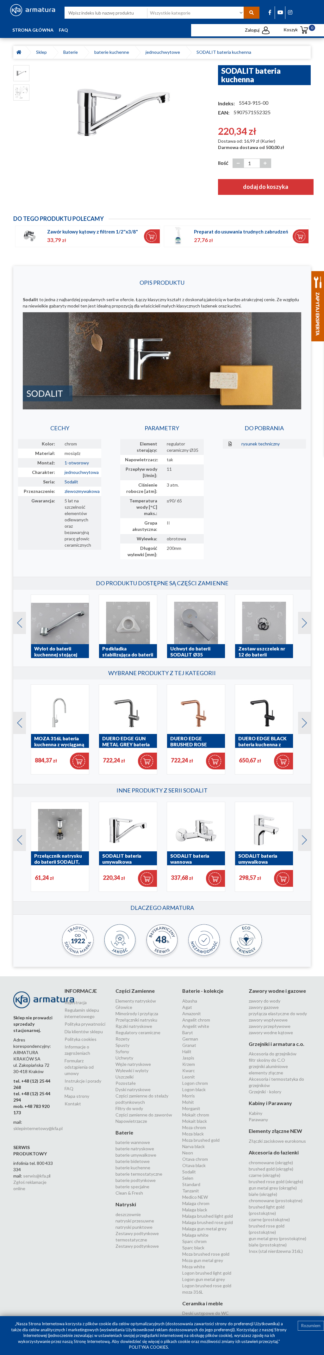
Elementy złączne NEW (275, 1131)
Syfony (122, 1051)
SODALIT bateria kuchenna (223, 52)
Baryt (187, 1032)
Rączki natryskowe (133, 1026)
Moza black (193, 1133)
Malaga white (195, 1235)
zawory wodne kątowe (271, 1032)
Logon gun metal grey (203, 1279)
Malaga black (194, 1209)
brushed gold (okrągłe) (271, 1169)
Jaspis (188, 1057)
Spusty (122, 1045)
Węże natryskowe (133, 1064)
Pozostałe (125, 1083)
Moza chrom (194, 1127)
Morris (188, 1095)
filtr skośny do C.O (267, 1060)
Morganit (191, 1108)
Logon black (194, 1089)
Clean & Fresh (129, 1193)
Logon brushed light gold (206, 1273)
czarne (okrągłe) (264, 1175)
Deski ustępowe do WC (205, 1313)
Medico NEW (195, 1197)
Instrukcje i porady (83, 1081)
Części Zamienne (135, 991)
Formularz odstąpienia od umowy (79, 1067)
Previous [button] (16, 621)
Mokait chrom (195, 1114)
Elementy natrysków (135, 1001)
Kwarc (188, 1070)
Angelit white (195, 1026)
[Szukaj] (251, 13)
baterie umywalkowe (135, 1155)
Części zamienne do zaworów (143, 1114)
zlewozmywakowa (82, 491)
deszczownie (128, 1214)
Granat (189, 1045)
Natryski (125, 1204)
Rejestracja (76, 1002)
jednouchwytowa (82, 472)
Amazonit (191, 1013)
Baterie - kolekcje (202, 991)
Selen (187, 1178)
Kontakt (73, 1103)
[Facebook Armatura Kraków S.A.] (270, 12)
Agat (187, 1007)
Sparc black (193, 1247)
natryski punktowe (134, 1227)
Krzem (188, 1064)
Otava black (194, 1165)
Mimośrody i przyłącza (136, 1013)
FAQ (63, 30)
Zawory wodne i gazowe (277, 991)
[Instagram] (290, 12)
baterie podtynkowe (135, 1180)
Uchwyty (124, 1057)
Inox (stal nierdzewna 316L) (276, 1251)
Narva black (193, 1146)
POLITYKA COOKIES (148, 1347)
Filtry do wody (129, 1108)
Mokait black (194, 1121)
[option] (124, 112)
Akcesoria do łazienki (274, 1152)
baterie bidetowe (132, 1161)
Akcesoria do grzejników (272, 1053)
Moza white (193, 1266)
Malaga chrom (195, 1203)
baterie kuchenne (112, 52)
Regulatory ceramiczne (137, 1032)
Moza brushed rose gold (205, 1254)
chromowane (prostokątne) (275, 1200)
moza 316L (192, 1292)
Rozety (122, 1038)
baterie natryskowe (134, 1148)
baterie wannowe (132, 1142)
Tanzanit (190, 1190)
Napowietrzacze (131, 1121)
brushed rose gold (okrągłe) (276, 1181)
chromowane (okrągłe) (271, 1162)
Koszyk (296, 29)
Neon (187, 1152)
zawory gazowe (264, 1007)
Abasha (189, 1001)
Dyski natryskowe (133, 1089)
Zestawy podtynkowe (137, 1246)
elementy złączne (266, 1072)
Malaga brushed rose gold (207, 1222)
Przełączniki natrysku (136, 1019)
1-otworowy (77, 462)
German (190, 1038)
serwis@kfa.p (36, 1175)
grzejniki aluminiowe (268, 1066)
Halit (186, 1051)
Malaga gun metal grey (204, 1228)
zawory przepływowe (269, 1026)
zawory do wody (264, 1001)
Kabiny (255, 1113)
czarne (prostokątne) (269, 1219)
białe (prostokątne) (268, 1244)
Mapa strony (77, 1096)
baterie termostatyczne (138, 1174)
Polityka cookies (81, 1039)
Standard (191, 1184)
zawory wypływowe (268, 1019)
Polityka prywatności (85, 1024)
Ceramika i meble (202, 1303)
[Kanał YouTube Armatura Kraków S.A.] (280, 12)
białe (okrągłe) (263, 1194)
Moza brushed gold (201, 1140)
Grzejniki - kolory (265, 1091)
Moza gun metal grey (202, 1260)
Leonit (188, 1076)
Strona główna (32, 30)
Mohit (188, 1102)
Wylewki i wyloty (131, 1070)
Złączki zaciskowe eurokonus (277, 1141)
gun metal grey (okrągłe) (273, 1187)
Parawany (258, 1119)
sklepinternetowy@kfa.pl (38, 1128)
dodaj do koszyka (265, 186)
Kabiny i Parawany (270, 1103)
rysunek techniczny (260, 443)
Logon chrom (195, 1083)
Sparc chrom (194, 1241)
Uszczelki (124, 1076)
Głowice (123, 1007)
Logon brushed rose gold (206, 1285)
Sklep (42, 52)
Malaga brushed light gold (207, 1216)
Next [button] (301, 621)
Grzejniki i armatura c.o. (276, 1044)
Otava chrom (195, 1159)
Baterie (71, 52)
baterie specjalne (132, 1186)
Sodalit (71, 481)
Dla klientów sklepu (84, 1031)
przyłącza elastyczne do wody (278, 1013)
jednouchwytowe (164, 52)
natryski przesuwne (134, 1220)
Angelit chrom (196, 1019)
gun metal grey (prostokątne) (277, 1238)
